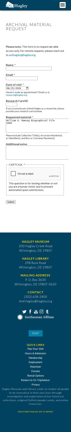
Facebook (29, 311)
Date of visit (14, 84)
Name (9, 65)
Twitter (24, 311)
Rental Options (35, 375)
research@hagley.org (16, 95)
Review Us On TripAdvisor (35, 380)
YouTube (35, 311)
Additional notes (16, 144)
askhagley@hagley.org (22, 54)
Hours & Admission (35, 353)
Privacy (36, 384)
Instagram (41, 311)
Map (35, 333)
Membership (35, 357)
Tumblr (46, 311)
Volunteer (35, 366)
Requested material (18, 117)
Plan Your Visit (35, 348)
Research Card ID (17, 100)
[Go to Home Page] (17, 5)
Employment (35, 362)
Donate (35, 371)
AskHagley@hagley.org (35, 301)
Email (9, 74)
